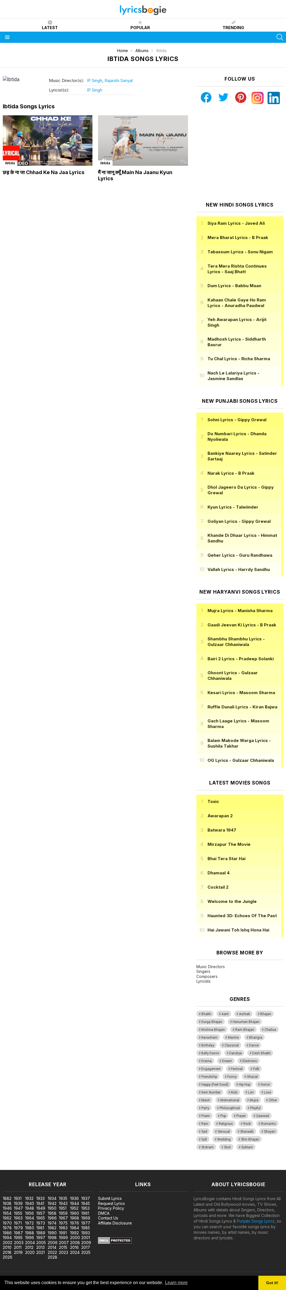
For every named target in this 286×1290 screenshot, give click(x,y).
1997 (40, 1237)
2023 (63, 1252)
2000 (75, 1237)
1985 (85, 1227)
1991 (63, 1232)
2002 (7, 1242)
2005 (41, 1242)
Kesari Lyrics (241, 692)
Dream (227, 1061)
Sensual (224, 1132)
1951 (62, 1208)
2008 (75, 1242)
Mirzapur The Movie (229, 844)
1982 (52, 1227)
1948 (29, 1208)
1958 (52, 1213)
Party (205, 1108)
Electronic (249, 1061)
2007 (64, 1242)
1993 (85, 1232)
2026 (7, 1257)
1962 (7, 1218)
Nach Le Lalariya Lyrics (233, 375)
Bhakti (206, 1014)
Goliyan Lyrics (239, 521)
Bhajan (265, 1014)
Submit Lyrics (110, 1198)
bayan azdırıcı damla (51, 1167)
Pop (223, 1116)
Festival (237, 1069)
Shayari (269, 1132)
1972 (29, 1223)
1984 (74, 1227)
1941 (40, 1203)
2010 (7, 1247)
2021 (40, 1252)
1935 (63, 1198)
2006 (53, 1242)
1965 (40, 1218)
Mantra (233, 1038)
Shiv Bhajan (250, 1139)
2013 (40, 1247)
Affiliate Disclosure (115, 1223)
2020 (30, 1252)
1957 (40, 1213)
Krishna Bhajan (213, 1030)
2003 (18, 1242)
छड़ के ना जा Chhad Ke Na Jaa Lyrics (43, 172)
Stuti (227, 1147)
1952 (74, 1208)
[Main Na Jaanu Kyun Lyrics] (143, 140)
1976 (74, 1223)
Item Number (211, 1092)
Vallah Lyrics (239, 569)
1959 (63, 1213)
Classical (232, 1045)
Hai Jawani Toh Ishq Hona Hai (238, 930)
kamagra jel (98, 1167)
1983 (63, 1227)
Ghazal (252, 1077)
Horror (265, 1085)
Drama (206, 1061)
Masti (205, 1100)
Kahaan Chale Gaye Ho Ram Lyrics (237, 302)
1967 (63, 1218)
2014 (52, 1247)
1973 (40, 1223)
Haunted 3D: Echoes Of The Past (242, 915)
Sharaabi (247, 1132)
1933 (40, 1198)
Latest (50, 27)
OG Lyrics (241, 760)
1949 (40, 1208)
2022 (52, 1252)
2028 (52, 1257)
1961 (85, 1213)
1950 (52, 1208)
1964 (29, 1218)
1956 (29, 1213)
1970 (7, 1223)
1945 (85, 1203)
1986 (7, 1232)
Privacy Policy (111, 1208)
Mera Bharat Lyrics (238, 237)
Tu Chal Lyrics (239, 358)
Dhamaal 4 (219, 872)
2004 (30, 1242)
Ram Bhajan (244, 1030)
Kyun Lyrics (233, 507)
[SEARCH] (280, 37)
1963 (18, 1218)
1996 (29, 1237)
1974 (52, 1223)
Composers (207, 976)
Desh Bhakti (261, 1053)
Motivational (229, 1100)
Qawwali (262, 1116)
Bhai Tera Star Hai (227, 858)
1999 (63, 1237)
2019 (18, 1252)
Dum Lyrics (234, 285)
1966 (52, 1218)
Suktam (247, 1147)
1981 (40, 1227)
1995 (18, 1237)
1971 (18, 1223)
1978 (7, 1227)
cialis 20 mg (11, 1167)
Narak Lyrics (231, 473)
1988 (29, 1232)
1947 (18, 1208)
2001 (85, 1237)
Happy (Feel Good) (214, 1085)
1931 (18, 1198)
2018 (7, 1252)
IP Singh (94, 80)
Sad (204, 1132)
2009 (86, 1242)
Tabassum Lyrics (240, 251)
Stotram (207, 1147)
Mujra (254, 1100)
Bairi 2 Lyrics (241, 658)
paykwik (79, 1167)
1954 (7, 1213)
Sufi (204, 1139)
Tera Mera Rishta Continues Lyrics (237, 268)
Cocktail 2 (218, 887)
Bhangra (255, 1038)
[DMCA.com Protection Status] (115, 1242)
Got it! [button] (272, 1282)
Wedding (224, 1139)
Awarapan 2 (220, 815)
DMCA (103, 1213)
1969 (85, 1218)
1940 (29, 1203)
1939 (18, 1203)
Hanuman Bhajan (246, 1022)
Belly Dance (210, 1053)
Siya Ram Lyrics (236, 223)
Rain (204, 1124)
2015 (63, 1247)
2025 (85, 1252)
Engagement (211, 1069)
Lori (251, 1092)
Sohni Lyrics (237, 419)
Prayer (241, 1116)
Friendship (209, 1077)
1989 (40, 1232)
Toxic (213, 801)
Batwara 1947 (222, 830)
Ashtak (244, 1014)
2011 (18, 1247)
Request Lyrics (111, 1203)
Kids (234, 1092)
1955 (18, 1213)
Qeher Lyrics (240, 555)
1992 (74, 1232)
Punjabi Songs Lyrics (256, 1221)
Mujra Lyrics (240, 610)
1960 (74, 1213)
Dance (254, 1045)
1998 (52, 1237)
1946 (7, 1208)
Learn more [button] (176, 1282)
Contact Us (108, 1218)
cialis (27, 1167)
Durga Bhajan (211, 1022)
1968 (74, 1218)
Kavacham (209, 1038)
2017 (85, 1247)
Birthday (207, 1045)
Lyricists (203, 981)
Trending (233, 27)
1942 (52, 1203)
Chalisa (270, 1030)
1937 (85, 1198)
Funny (232, 1077)
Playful (255, 1108)
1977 (85, 1223)
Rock (247, 1124)
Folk (256, 1069)
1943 (63, 1203)
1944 (74, 1203)
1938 (7, 1203)
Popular (140, 27)
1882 (7, 1198)
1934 (52, 1198)
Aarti (225, 1014)
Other (273, 1100)
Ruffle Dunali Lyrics (242, 707)
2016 (74, 1247)
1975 (63, 1223)
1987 (18, 1232)
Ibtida (10, 163)
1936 (74, 1198)
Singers (203, 971)
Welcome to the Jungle (232, 901)
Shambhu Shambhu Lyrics (236, 641)
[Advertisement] (240, 153)
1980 (29, 1227)
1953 (85, 1208)
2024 (75, 1252)
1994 (7, 1237)
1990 (52, 1232)
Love (267, 1092)
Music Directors (210, 966)
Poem (205, 1116)
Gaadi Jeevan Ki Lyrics (242, 625)
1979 (18, 1227)
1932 (29, 1198)
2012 (29, 1247)
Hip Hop (244, 1085)
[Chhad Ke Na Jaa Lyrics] (47, 140)
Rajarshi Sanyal (118, 80)
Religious (226, 1124)
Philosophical (230, 1108)
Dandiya (235, 1053)
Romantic (268, 1124)
